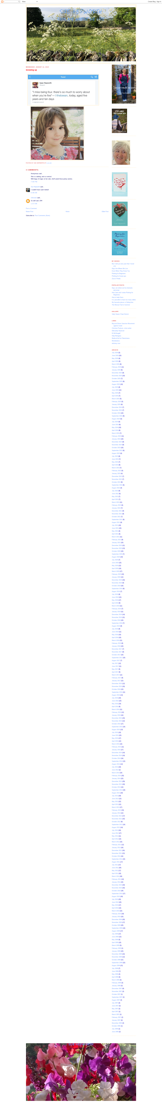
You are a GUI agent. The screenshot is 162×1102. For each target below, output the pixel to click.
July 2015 (115, 732)
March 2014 (115, 773)
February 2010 (116, 914)
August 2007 (116, 1000)
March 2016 (115, 709)
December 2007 (117, 988)
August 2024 (116, 419)
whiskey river (116, 343)
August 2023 (116, 453)
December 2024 (117, 407)
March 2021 (115, 537)
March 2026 (115, 364)
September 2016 (117, 692)
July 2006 (115, 1029)
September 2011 (117, 859)
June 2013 (115, 798)
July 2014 (115, 767)
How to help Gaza (117, 297)
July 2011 (115, 865)
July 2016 (115, 698)
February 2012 (116, 844)
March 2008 (115, 980)
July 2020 (115, 560)
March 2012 (115, 842)
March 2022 (115, 502)
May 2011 (115, 870)
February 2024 (116, 436)
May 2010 (115, 905)
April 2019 (115, 603)
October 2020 (116, 551)
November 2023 (117, 445)
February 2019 (116, 609)
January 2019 (116, 611)
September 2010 (117, 893)
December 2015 (117, 718)
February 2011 (116, 879)
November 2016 (117, 686)
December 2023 (117, 442)
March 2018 (115, 640)
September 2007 (117, 997)
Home (67, 211)
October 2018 (116, 620)
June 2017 (115, 666)
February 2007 (116, 1017)
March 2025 (115, 398)
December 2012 (117, 816)
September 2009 (117, 928)
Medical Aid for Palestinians (121, 338)
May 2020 (115, 565)
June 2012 (115, 833)
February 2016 (116, 712)
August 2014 (116, 764)
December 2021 (117, 511)
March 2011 (115, 876)
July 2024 (115, 422)
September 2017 (117, 657)
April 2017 (115, 672)
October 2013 (116, 787)
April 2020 (115, 568)
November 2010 (117, 888)
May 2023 (115, 462)
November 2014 (117, 755)
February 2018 (116, 643)
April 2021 (115, 534)
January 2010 (116, 916)
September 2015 (117, 727)
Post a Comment (31, 208)
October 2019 (116, 586)
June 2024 (115, 424)
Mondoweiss (116, 341)
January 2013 (116, 813)
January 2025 (116, 404)
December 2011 (117, 850)
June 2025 (115, 390)
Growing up (31, 70)
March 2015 (115, 744)
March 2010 (115, 911)
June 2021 (115, 528)
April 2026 (115, 361)
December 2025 (117, 373)
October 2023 (116, 447)
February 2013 (116, 810)
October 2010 (116, 891)
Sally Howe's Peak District (120, 314)
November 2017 (117, 652)
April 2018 (115, 637)
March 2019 (115, 606)
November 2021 (117, 514)
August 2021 (116, 522)
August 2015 (116, 729)
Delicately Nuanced (118, 331)
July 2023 (115, 456)
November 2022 (117, 479)
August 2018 (116, 626)
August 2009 (116, 931)
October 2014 (116, 758)
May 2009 (115, 939)
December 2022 (117, 476)
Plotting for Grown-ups (119, 276)
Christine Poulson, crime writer (121, 328)
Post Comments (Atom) (42, 215)
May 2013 (115, 801)
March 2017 (115, 675)
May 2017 (115, 669)
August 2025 (116, 384)
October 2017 (116, 655)
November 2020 (117, 548)
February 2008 (116, 983)
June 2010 (115, 902)
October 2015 (116, 724)
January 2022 (116, 508)
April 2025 (115, 396)
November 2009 (117, 922)
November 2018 (117, 617)
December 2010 (117, 885)
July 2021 (115, 525)
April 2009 (115, 942)
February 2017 (116, 678)
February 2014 (116, 775)
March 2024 (115, 433)
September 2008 (117, 962)
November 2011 (117, 853)
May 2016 (115, 703)
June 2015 (115, 735)
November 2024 (117, 410)
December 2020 (117, 545)
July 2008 (115, 968)
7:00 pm (34, 182)
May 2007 (115, 1008)
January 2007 (116, 1020)
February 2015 (116, 747)
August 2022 (116, 488)
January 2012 (116, 847)
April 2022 (115, 499)
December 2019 (117, 580)
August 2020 (116, 557)
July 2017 (115, 663)
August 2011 (116, 862)
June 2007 (115, 1006)
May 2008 (115, 974)
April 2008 (115, 977)
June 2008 (115, 971)
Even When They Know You (121, 271)
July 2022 (115, 491)
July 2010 (115, 899)
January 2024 (116, 439)
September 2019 (117, 588)
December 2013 (117, 781)
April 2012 (115, 839)
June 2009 (115, 937)
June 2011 (115, 867)
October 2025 (116, 378)
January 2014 (116, 778)
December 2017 (117, 649)
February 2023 (116, 470)
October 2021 (116, 516)
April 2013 (115, 804)
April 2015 (115, 741)
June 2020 (115, 563)
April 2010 (115, 908)
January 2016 (116, 715)
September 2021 (117, 519)
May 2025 (115, 393)
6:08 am (34, 193)
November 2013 (117, 784)
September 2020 (117, 554)
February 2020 (116, 574)
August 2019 (116, 591)
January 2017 (116, 680)
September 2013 (117, 790)
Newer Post (29, 211)
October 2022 (116, 482)
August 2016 (116, 695)
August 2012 (116, 827)
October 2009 (116, 925)
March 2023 (115, 468)
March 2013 (115, 807)
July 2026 (115, 352)
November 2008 (117, 957)
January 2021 (116, 542)
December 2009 (117, 919)
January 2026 (116, 370)
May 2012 (115, 836)
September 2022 (117, 485)
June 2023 (115, 459)
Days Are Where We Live (120, 268)
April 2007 (115, 1011)
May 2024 (115, 427)
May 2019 (115, 600)
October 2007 (116, 994)
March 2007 (115, 1014)
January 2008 (116, 985)
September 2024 (117, 416)
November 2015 (117, 721)
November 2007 (117, 991)
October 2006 (116, 1026)
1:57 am (34, 204)
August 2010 (116, 896)
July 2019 (115, 594)
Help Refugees (116, 336)
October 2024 (116, 413)
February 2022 (116, 505)
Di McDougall (116, 333)
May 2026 (115, 358)
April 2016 (115, 706)
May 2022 (115, 496)
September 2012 (117, 824)
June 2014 (115, 770)
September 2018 (117, 623)
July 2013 (115, 796)
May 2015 (115, 738)
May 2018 (115, 634)
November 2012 (117, 819)
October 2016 (116, 689)
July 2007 (115, 1003)
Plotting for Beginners (119, 273)
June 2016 (115, 701)
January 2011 (116, 882)
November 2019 (117, 583)
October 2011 (116, 856)
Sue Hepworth (81, 11)
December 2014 (117, 752)
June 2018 (115, 632)
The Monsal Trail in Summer (121, 305)
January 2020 (116, 577)
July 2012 (115, 830)
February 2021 (116, 539)
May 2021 (115, 531)
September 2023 (117, 450)
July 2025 (115, 387)
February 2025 (116, 401)
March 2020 (115, 571)
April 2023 (115, 465)
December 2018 (117, 614)
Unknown (34, 198)
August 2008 (116, 965)
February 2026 (116, 367)
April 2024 (115, 430)
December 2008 (117, 954)
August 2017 (116, 660)
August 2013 (116, 793)
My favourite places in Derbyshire (122, 302)
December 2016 (117, 683)
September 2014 (117, 761)
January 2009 (116, 951)
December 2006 (117, 1023)
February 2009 (116, 948)
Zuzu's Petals (116, 278)
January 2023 (116, 473)
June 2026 (115, 355)
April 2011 (115, 873)
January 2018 (116, 646)
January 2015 (116, 750)
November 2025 (117, 375)
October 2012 (116, 821)
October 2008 (116, 960)
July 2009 (115, 934)
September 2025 (117, 381)
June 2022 (115, 493)
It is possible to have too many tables (124, 300)
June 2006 (115, 1032)
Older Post (105, 211)
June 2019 (115, 597)
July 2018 (115, 629)
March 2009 (115, 945)
